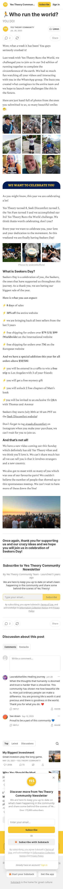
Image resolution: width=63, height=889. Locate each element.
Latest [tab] (14, 743)
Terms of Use (47, 604)
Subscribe (44, 4)
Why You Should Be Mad (19, 772)
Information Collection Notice (34, 607)
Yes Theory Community (22, 27)
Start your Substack (23, 874)
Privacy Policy (36, 855)
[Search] (57, 743)
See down (15, 716)
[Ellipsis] (58, 676)
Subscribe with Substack (34, 842)
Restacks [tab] (24, 647)
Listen (56, 29)
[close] (53, 777)
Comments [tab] (10, 647)
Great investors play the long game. (22, 756)
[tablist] (17, 647)
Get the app (47, 874)
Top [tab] (6, 743)
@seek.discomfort (36, 424)
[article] (31, 759)
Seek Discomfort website (22, 416)
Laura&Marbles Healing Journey (27, 676)
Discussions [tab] (27, 743)
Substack (15, 882)
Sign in (56, 4)
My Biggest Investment (18, 752)
